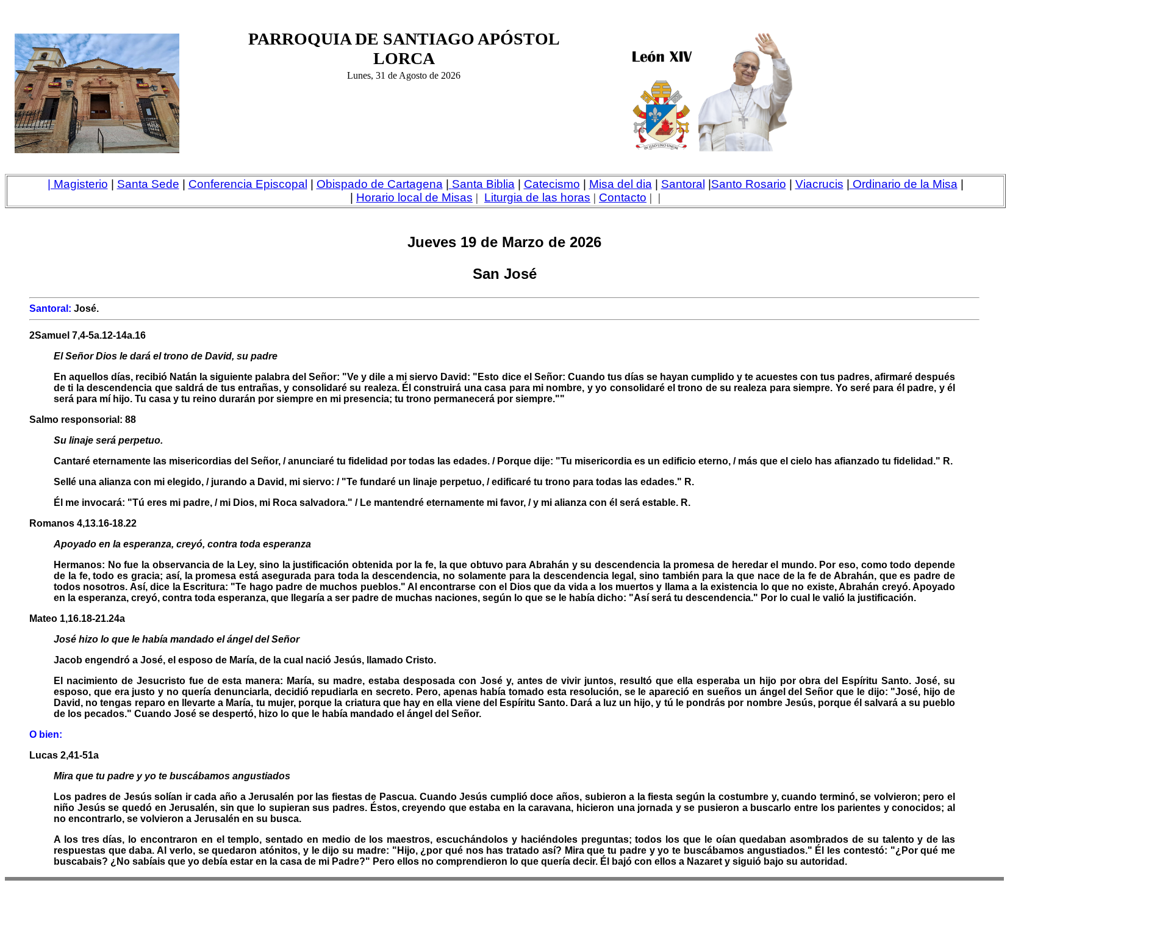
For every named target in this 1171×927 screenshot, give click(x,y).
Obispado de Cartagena (380, 184)
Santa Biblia (483, 184)
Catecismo (552, 184)
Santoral (683, 184)
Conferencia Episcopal (247, 184)
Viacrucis (819, 184)
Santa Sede (148, 184)
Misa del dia (620, 184)
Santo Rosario (748, 184)
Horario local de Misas (414, 197)
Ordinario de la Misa (904, 184)
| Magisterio (78, 184)
